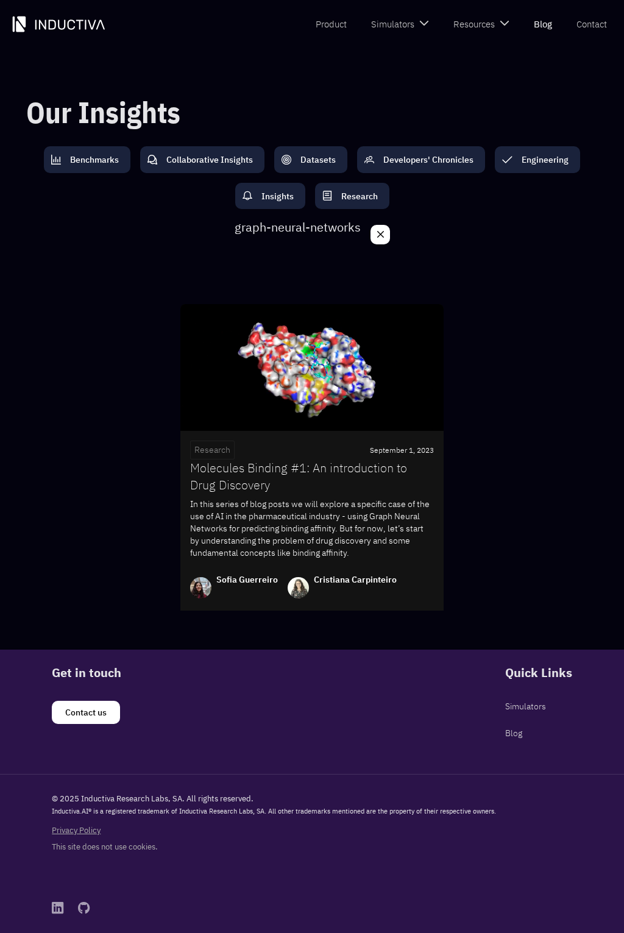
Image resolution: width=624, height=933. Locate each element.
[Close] (380, 234)
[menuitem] (331, 24)
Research (212, 449)
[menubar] (461, 24)
